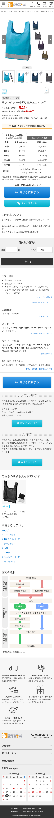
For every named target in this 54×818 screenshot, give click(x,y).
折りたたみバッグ (12, 539)
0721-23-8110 (43, 735)
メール (45, 6)
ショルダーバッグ (12, 557)
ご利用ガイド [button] (8, 745)
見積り (51, 6)
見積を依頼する (29, 192)
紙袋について (46, 354)
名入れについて (45, 316)
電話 (38, 6)
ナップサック (10, 543)
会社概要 (14, 808)
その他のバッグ (11, 561)
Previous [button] (4, 39)
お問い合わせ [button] (8, 760)
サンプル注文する (29, 423)
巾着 (6, 548)
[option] (27, 39)
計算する (27, 261)
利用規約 (14, 811)
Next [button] (50, 39)
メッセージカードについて (41, 334)
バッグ (5, 530)
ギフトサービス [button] (9, 753)
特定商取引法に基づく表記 (33, 811)
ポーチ (7, 552)
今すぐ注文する (29, 203)
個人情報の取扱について (32, 808)
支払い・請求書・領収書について (38, 369)
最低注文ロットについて (41, 302)
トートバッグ (10, 535)
